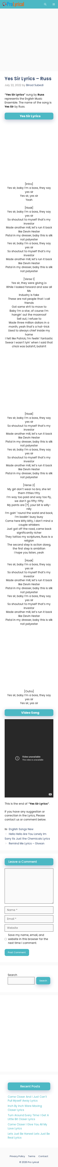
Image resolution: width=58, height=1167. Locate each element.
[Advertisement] (29, 41)
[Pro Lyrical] (13, 4)
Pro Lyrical (33, 1162)
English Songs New (21, 829)
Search (12, 975)
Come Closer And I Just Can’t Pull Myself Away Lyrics (27, 1099)
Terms (31, 1156)
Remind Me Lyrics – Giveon (26, 843)
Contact (43, 1156)
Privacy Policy (17, 1156)
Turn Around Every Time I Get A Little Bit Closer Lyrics (28, 1117)
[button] (45, 4)
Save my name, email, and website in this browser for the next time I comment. (28, 939)
